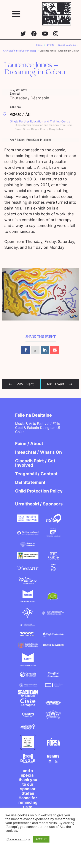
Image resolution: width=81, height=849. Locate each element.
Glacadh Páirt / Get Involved (35, 463)
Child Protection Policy (39, 491)
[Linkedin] (45, 350)
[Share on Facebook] (25, 350)
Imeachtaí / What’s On (38, 452)
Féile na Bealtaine (33, 415)
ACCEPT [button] (41, 839)
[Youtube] (45, 33)
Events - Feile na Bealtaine (61, 45)
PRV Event (25, 384)
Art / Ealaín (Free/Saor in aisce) (19, 50)
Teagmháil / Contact (36, 473)
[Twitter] (23, 33)
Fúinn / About (29, 443)
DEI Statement (30, 482)
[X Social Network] (35, 350)
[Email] (54, 350)
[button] (16, 13)
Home (39, 45)
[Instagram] (55, 33)
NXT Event (55, 384)
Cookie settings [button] (18, 839)
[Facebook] (34, 33)
